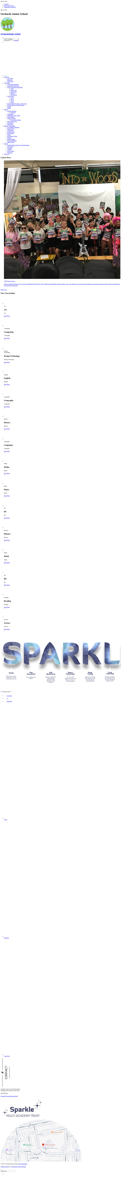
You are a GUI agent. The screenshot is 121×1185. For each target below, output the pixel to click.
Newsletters (10, 146)
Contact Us (7, 154)
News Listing (10, 151)
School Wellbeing (11, 140)
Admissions (10, 114)
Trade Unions (10, 142)
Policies (9, 137)
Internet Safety (11, 132)
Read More (7, 316)
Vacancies (9, 152)
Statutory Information (9, 126)
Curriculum (7, 83)
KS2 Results (10, 133)
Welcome (9, 80)
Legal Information (22, 1164)
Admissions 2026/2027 (10, 7)
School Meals (10, 117)
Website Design (5, 1166)
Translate (16, 40)
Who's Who (10, 81)
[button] (7, 9)
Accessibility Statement (13, 127)
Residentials (14, 95)
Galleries (9, 149)
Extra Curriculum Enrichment (15, 87)
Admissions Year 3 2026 (13, 115)
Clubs (12, 89)
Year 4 (12, 99)
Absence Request (11, 111)
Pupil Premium (11, 139)
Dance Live (14, 90)
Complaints (10, 130)
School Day (10, 123)
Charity (9, 106)
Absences (13, 112)
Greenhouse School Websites (18, 1166)
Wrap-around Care (9, 5)
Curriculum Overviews (13, 86)
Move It (13, 93)
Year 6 (12, 102)
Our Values (10, 78)
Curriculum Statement (13, 84)
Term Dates (10, 124)
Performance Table (12, 136)
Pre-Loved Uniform (16, 120)
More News (4, 289)
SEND (9, 108)
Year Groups (10, 96)
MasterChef (14, 92)
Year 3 (12, 97)
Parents (6, 109)
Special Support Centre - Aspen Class (17, 103)
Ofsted (9, 135)
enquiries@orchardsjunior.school (9, 1096)
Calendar (6, 4)
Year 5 (12, 100)
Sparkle (6, 143)
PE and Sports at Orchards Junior (16, 105)
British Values (10, 129)
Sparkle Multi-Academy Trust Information (18, 145)
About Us (6, 77)
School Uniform (11, 118)
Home (5, 75)
